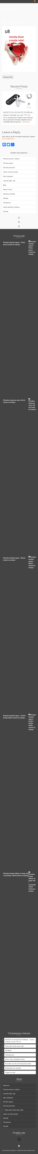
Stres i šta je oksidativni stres (15, 1059)
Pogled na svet (10, 1072)
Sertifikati (8, 1050)
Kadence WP (31, 1150)
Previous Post (7, 77)
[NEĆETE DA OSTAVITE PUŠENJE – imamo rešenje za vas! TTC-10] (19, 100)
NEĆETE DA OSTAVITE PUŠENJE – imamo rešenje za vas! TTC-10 (19, 1041)
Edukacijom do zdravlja (13, 1068)
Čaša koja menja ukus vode (14, 1046)
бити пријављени (8, 138)
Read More (26, 122)
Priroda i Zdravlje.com (12, 16)
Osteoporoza (9, 1055)
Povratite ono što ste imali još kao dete (18, 1064)
